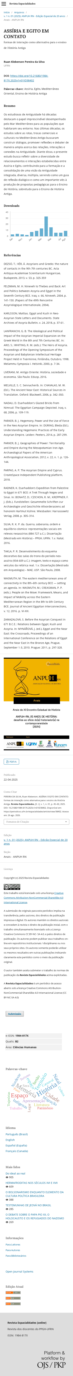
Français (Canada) (17, 1151)
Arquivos (19, 12)
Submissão (14, 1014)
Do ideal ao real (15, 1173)
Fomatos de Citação (17, 821)
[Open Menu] (3, 3)
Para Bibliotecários (16, 1255)
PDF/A (12, 761)
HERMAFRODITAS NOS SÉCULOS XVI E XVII (32, 1183)
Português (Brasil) (17, 1134)
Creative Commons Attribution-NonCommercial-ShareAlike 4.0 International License (33, 897)
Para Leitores (13, 1244)
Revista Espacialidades (22, 3)
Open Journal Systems (19, 1271)
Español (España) (16, 1145)
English (10, 1140)
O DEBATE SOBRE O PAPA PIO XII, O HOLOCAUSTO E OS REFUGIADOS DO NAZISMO (35, 1216)
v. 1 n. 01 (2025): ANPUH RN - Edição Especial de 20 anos (34, 16)
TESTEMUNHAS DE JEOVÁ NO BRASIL (28, 1205)
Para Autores (13, 1250)
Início (7, 12)
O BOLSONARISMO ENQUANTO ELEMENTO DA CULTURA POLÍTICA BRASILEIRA (35, 1194)
